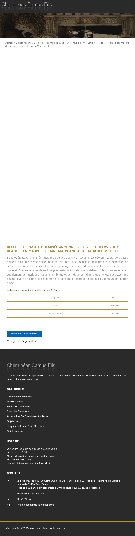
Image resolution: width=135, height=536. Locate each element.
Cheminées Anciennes (19, 396)
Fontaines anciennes (18, 406)
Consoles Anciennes (18, 411)
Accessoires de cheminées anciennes (28, 416)
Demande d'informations (24, 333)
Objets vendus (23, 42)
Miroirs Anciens (15, 401)
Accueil (9, 42)
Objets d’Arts (14, 421)
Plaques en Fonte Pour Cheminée (26, 426)
